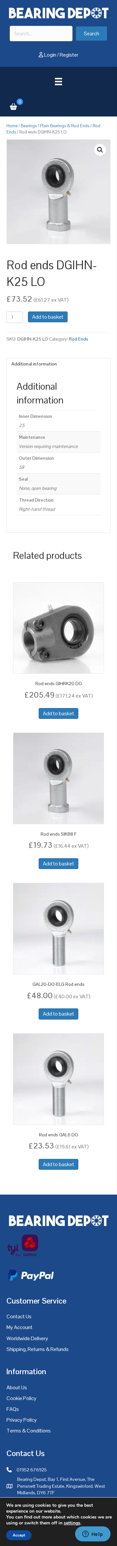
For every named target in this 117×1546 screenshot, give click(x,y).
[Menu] (58, 81)
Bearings (29, 126)
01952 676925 (32, 1470)
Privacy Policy (21, 1419)
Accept (19, 1535)
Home (12, 126)
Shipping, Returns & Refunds (37, 1349)
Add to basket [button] (58, 713)
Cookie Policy (21, 1398)
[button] (91, 33)
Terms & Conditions (28, 1430)
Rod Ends (78, 339)
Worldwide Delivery (27, 1338)
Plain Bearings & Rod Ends (64, 126)
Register (69, 54)
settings (72, 1523)
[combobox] (41, 33)
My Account (19, 1327)
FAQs (12, 1409)
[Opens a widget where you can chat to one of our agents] (92, 1534)
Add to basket (47, 316)
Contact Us (19, 1316)
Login (50, 54)
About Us (16, 1387)
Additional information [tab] (34, 364)
